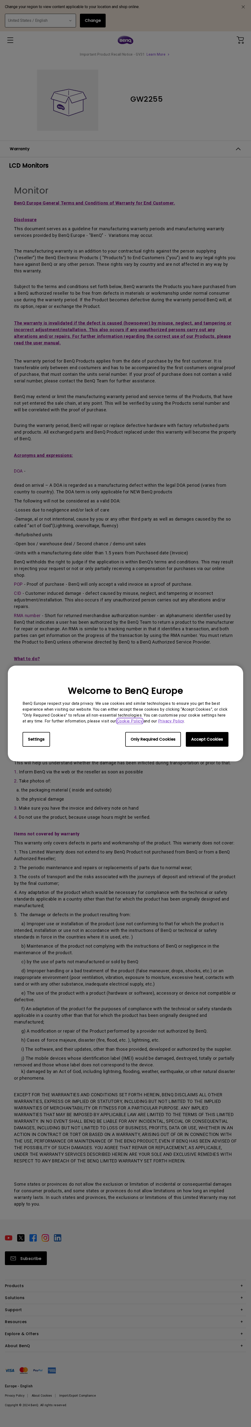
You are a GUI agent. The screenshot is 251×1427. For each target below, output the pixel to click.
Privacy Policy (171, 721)
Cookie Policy (130, 721)
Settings (36, 739)
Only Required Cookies (153, 739)
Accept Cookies (207, 739)
